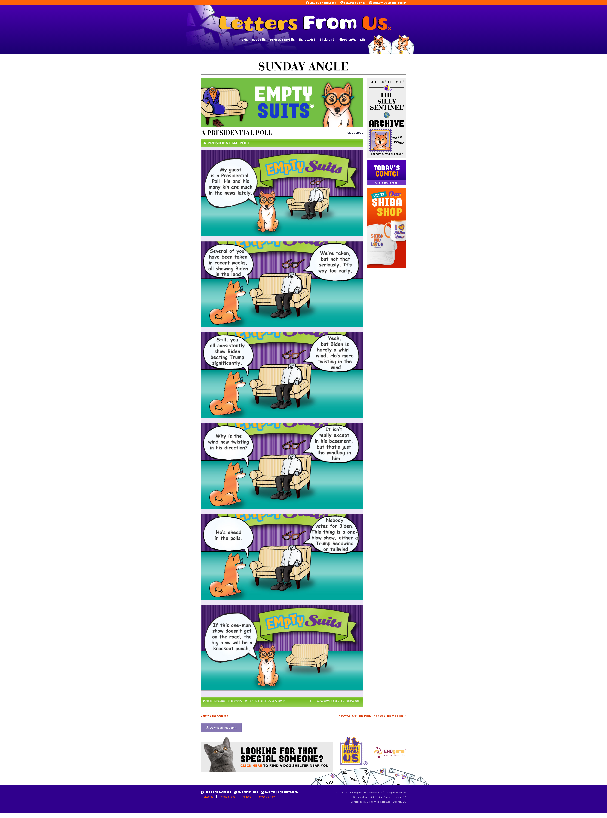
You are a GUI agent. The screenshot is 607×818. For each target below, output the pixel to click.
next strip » (390, 715)
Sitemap (208, 796)
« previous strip (355, 715)
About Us (259, 39)
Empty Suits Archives (214, 715)
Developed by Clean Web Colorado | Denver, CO (378, 802)
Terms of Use (228, 796)
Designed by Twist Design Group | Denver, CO (379, 797)
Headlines (307, 39)
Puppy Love (347, 39)
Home (244, 39)
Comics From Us (282, 39)
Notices (247, 796)
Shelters (327, 39)
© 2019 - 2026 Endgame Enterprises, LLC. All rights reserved (370, 792)
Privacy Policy (266, 796)
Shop (363, 39)
